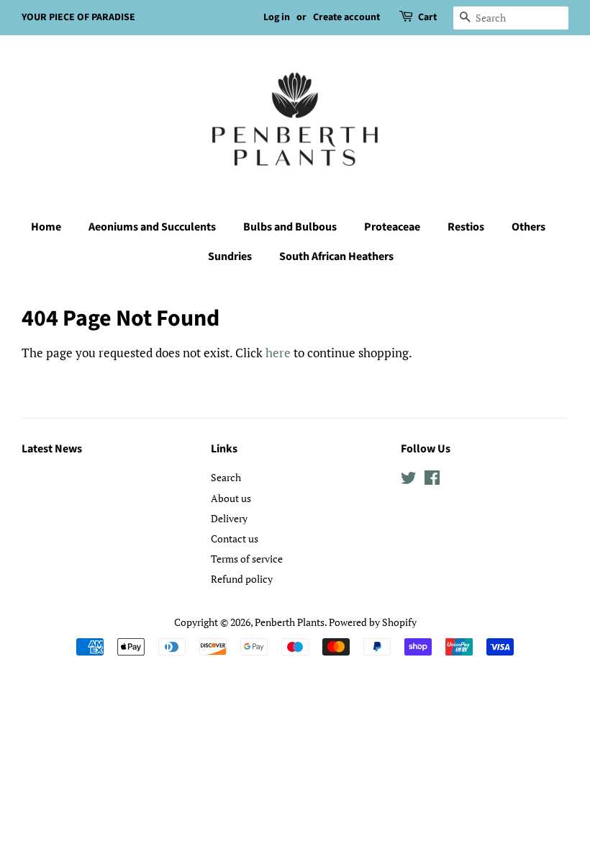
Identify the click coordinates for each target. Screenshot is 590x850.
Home (46, 227)
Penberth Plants (289, 622)
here (278, 352)
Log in (276, 17)
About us (231, 498)
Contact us (234, 538)
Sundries (230, 256)
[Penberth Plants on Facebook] (432, 480)
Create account (346, 17)
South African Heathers (336, 256)
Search (226, 477)
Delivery (229, 518)
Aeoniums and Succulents (152, 227)
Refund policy (242, 579)
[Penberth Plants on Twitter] (409, 480)
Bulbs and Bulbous (290, 227)
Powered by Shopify (373, 622)
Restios (466, 227)
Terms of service (247, 558)
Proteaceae (392, 227)
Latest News (52, 449)
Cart (427, 17)
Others (528, 227)
